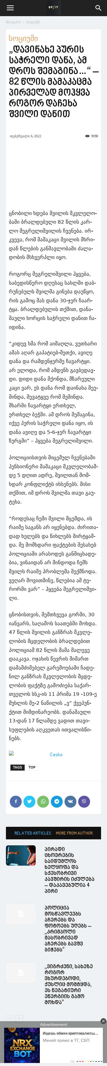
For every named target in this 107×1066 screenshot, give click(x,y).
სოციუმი (33, 22)
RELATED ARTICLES (33, 833)
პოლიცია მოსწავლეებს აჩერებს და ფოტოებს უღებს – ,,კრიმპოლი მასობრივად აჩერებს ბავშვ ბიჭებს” (68, 929)
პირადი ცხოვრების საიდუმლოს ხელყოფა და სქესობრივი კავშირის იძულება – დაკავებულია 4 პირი (70, 871)
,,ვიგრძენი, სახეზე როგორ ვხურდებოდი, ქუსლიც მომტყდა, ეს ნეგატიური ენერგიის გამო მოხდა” (69, 985)
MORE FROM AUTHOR (74, 833)
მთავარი (13, 22)
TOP (32, 767)
